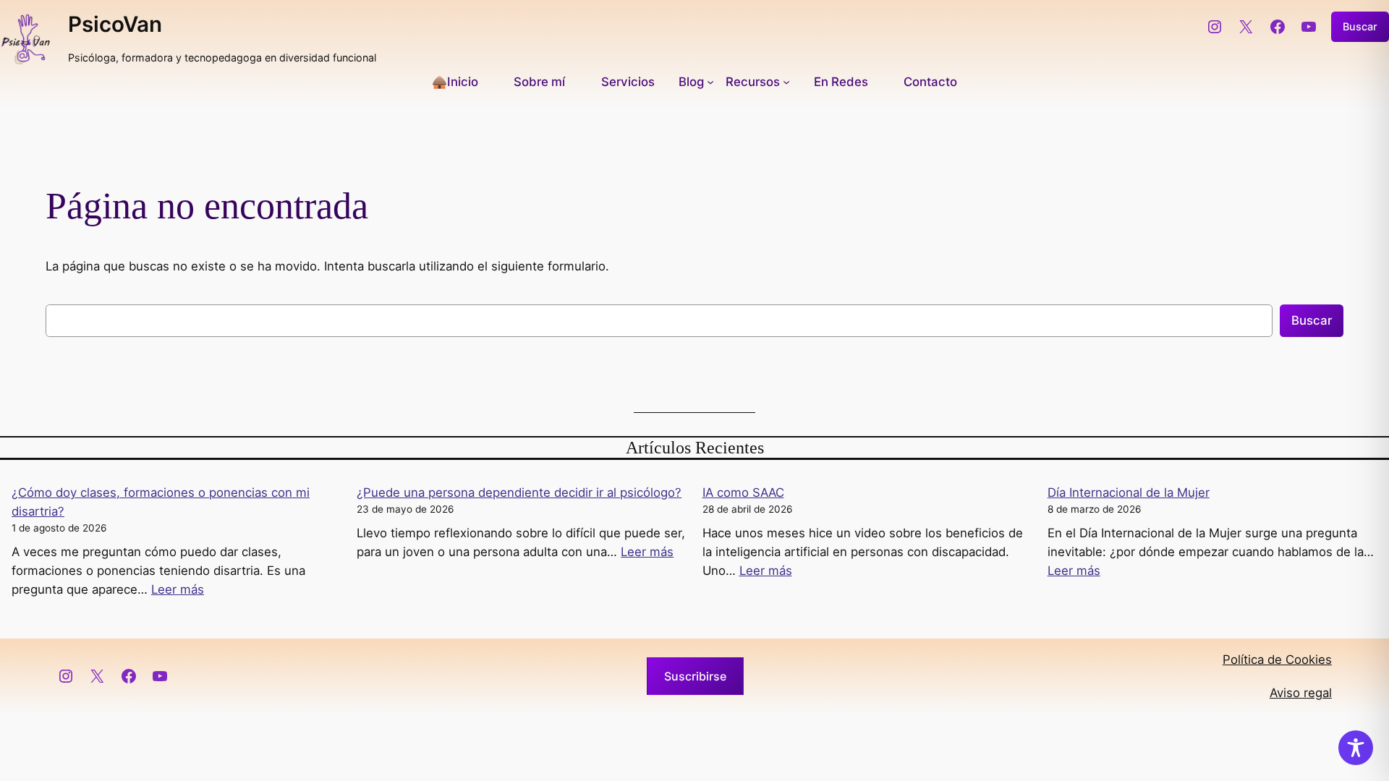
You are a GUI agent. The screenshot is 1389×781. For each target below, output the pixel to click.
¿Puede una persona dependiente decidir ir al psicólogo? (519, 492)
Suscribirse (695, 676)
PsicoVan (115, 24)
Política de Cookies (1277, 659)
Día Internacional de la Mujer (1129, 492)
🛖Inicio (455, 81)
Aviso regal (1301, 693)
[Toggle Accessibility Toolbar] (1356, 748)
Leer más (177, 589)
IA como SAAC (743, 492)
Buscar (1360, 26)
